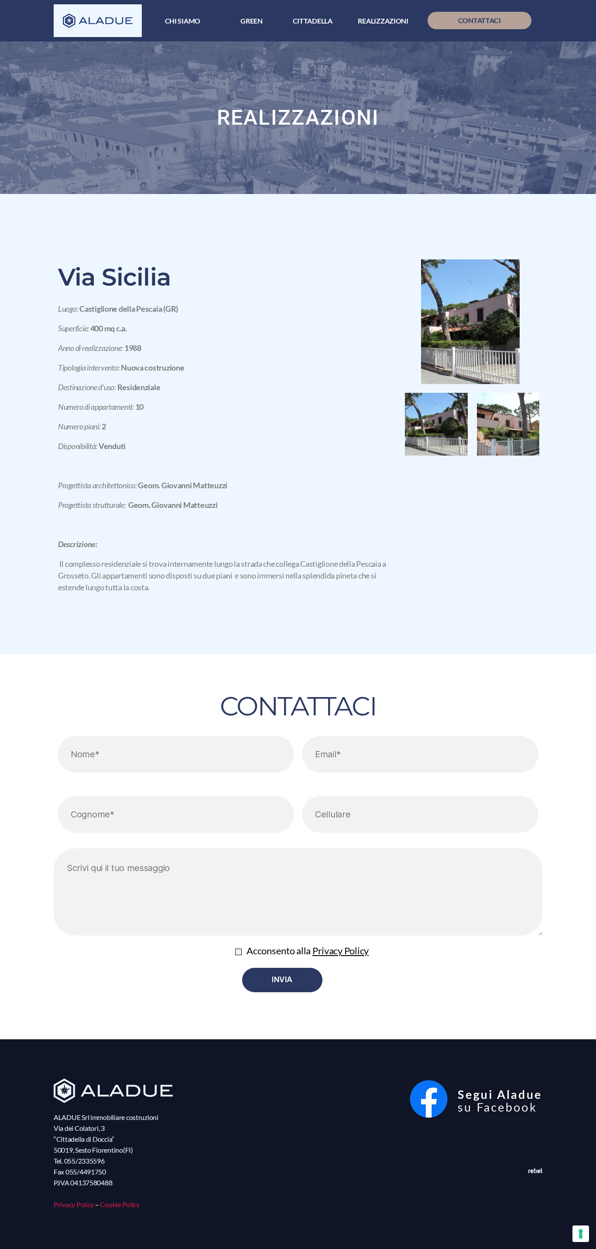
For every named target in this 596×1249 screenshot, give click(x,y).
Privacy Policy (340, 950)
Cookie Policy (120, 1204)
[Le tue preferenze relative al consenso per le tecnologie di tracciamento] (580, 1233)
